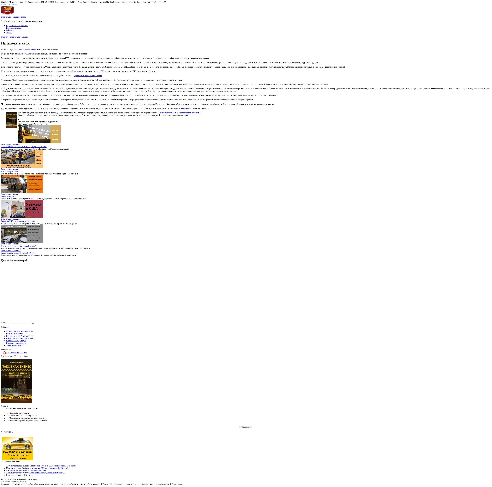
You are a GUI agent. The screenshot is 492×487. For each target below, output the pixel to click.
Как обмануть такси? (10, 171)
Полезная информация (16, 341)
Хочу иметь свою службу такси (23, 415)
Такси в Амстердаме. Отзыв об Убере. (17, 253)
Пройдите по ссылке (188, 108)
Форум (9, 32)
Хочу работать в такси (19, 413)
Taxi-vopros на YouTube (16, 353)
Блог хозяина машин (28, 49)
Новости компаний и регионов (19, 338)
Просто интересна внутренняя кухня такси (28, 421)
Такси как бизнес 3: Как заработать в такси (178, 113)
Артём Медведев (13, 466)
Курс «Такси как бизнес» (17, 25)
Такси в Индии (7, 196)
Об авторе (10, 30)
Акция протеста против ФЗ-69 (19, 331)
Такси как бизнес (13, 345)
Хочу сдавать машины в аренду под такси (27, 418)
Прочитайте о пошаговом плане (88, 75)
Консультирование (14, 28)
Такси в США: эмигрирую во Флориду (18, 221)
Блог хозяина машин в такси (13, 17)
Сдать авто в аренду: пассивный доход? (18, 246)
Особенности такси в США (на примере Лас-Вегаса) (24, 146)
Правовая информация (16, 343)
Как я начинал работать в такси (20, 336)
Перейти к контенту (10, 4)
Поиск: (4, 322)
